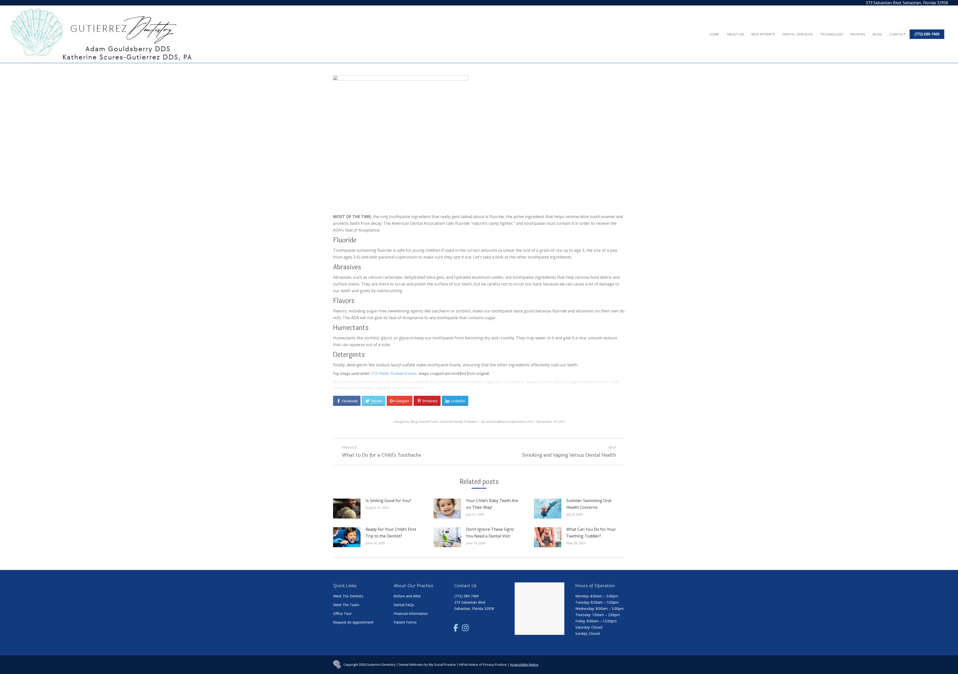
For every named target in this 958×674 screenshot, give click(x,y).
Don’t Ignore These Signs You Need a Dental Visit (490, 533)
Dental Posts (428, 421)
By (507, 421)
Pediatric (471, 421)
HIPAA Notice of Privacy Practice (483, 664)
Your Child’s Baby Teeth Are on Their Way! (492, 504)
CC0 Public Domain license (393, 374)
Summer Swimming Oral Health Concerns (588, 504)
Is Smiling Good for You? (388, 500)
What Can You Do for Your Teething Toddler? (591, 533)
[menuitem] (714, 34)
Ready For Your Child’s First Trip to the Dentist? (390, 533)
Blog (414, 421)
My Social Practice (442, 664)
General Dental (451, 421)
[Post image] (346, 509)
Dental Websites (411, 664)
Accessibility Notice (524, 664)
